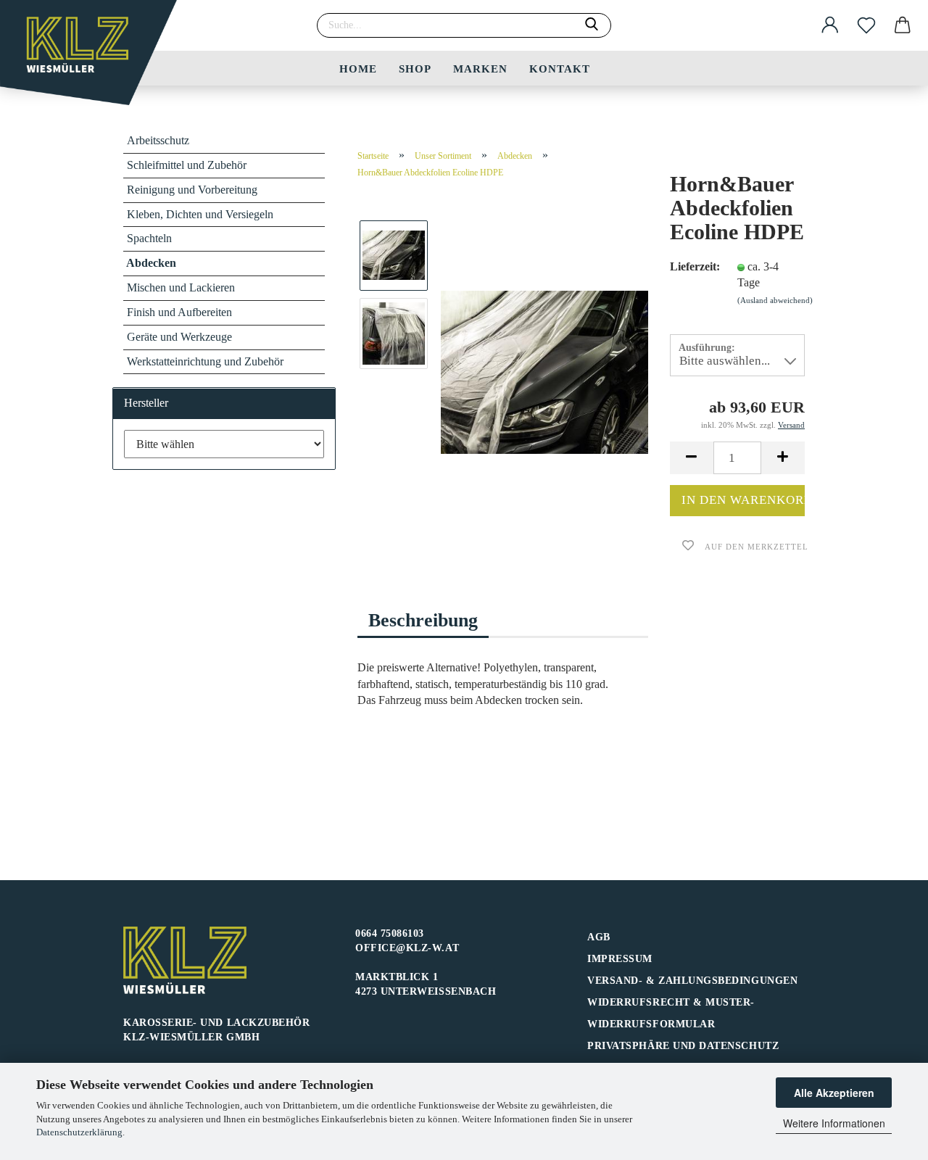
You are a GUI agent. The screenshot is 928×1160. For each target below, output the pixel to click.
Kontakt (559, 69)
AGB (598, 937)
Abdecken (151, 263)
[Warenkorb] (902, 25)
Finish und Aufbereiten (179, 312)
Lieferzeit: (692, 266)
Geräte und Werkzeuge (179, 337)
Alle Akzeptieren (834, 1092)
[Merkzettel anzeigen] (866, 25)
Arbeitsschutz (158, 140)
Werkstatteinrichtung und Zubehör (205, 361)
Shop (415, 69)
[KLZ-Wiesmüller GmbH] (94, 58)
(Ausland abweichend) (775, 300)
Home (358, 69)
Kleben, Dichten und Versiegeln (200, 214)
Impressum (619, 958)
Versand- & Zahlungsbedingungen (692, 980)
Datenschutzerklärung (79, 1132)
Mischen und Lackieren (181, 287)
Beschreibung (423, 620)
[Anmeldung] (830, 25)
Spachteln (149, 238)
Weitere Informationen (834, 1123)
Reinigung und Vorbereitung (192, 189)
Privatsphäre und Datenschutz (683, 1045)
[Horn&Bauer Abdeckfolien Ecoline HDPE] (544, 371)
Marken (480, 69)
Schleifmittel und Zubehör (186, 165)
